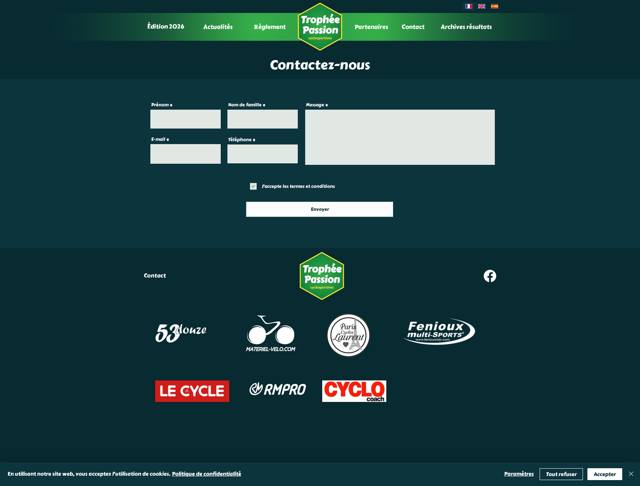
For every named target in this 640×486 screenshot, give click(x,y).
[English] (481, 6)
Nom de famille (244, 105)
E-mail (158, 139)
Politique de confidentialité (206, 474)
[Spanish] (494, 6)
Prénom (160, 105)
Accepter (605, 474)
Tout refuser (561, 474)
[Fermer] (631, 474)
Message (315, 105)
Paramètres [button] (519, 474)
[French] (468, 6)
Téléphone (239, 139)
